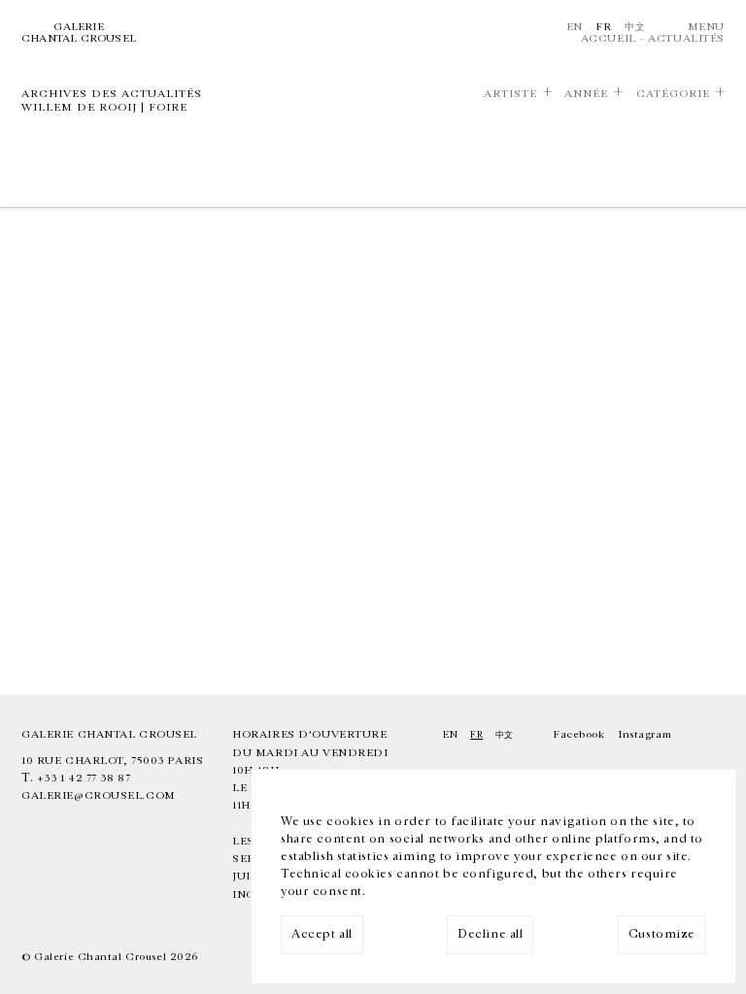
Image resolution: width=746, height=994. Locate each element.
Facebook (579, 734)
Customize (661, 934)
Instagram (644, 734)
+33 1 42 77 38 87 (84, 778)
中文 (635, 26)
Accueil (608, 38)
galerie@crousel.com (98, 795)
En (574, 26)
